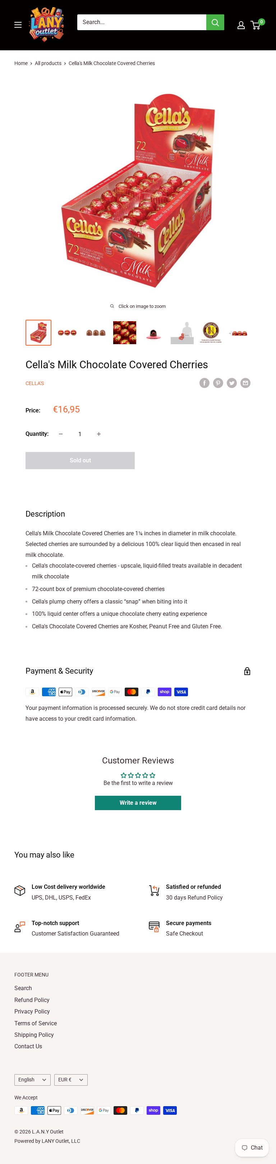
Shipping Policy (34, 1034)
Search (23, 988)
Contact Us (28, 1046)
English (26, 1079)
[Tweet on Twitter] (232, 383)
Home (21, 63)
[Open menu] (18, 25)
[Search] (215, 22)
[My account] (241, 25)
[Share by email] (245, 383)
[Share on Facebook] (204, 383)
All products (48, 63)
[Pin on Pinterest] (218, 383)
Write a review (138, 802)
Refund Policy (32, 1000)
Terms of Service (35, 1023)
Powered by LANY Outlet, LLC (47, 1141)
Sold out (80, 460)
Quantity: (37, 433)
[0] (255, 25)
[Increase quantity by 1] (98, 434)
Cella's (35, 383)
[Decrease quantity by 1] (60, 434)
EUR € (65, 1079)
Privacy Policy (32, 1011)
